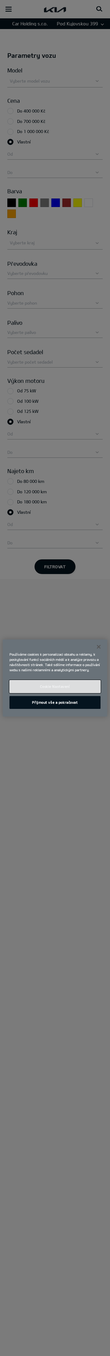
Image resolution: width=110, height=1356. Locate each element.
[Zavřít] (98, 647)
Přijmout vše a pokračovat (55, 702)
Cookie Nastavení (55, 686)
